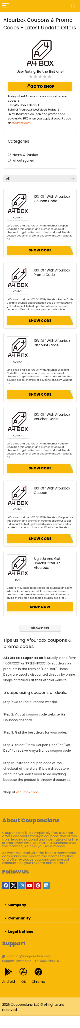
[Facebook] (5, 885)
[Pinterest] (37, 885)
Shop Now (40, 606)
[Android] (8, 972)
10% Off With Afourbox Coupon (52, 490)
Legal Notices (20, 931)
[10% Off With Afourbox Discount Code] (18, 348)
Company (17, 905)
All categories (23, 160)
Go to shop (42, 86)
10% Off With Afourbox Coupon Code (52, 198)
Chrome (38, 981)
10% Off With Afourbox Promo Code (52, 272)
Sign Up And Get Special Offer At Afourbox (47, 563)
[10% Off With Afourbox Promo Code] (18, 277)
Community (19, 918)
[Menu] (5, 6)
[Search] (73, 6)
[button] (40, 905)
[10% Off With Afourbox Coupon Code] (18, 203)
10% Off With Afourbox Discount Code (52, 342)
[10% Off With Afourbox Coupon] (18, 495)
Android (8, 981)
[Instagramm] (21, 885)
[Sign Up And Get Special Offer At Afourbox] (18, 566)
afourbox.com (21, 123)
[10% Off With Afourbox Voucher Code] (18, 421)
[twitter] (13, 885)
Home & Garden (25, 154)
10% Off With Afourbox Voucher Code (52, 416)
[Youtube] (29, 885)
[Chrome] (38, 972)
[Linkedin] (46, 885)
